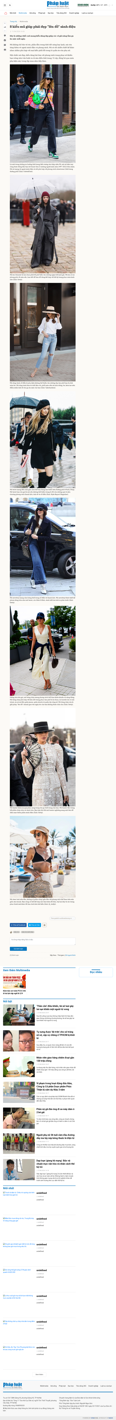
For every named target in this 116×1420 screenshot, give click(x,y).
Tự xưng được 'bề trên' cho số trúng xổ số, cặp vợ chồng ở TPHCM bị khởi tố (55, 1035)
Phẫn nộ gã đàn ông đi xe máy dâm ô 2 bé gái (55, 1111)
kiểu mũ (16, 932)
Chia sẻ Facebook (19, 925)
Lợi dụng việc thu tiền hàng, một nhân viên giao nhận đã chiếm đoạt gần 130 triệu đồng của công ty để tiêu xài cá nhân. (56, 1070)
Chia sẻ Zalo (35, 925)
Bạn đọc (51, 13)
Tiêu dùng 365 (61, 13)
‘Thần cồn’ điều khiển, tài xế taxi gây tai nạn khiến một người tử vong (55, 1008)
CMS (94, 1418)
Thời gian (60, 955)
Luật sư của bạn (87, 13)
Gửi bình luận (18, 949)
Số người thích (70, 955)
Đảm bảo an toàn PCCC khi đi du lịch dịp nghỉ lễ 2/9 (14, 992)
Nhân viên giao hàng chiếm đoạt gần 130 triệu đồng (55, 1059)
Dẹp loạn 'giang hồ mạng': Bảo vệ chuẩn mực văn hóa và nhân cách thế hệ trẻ (55, 1163)
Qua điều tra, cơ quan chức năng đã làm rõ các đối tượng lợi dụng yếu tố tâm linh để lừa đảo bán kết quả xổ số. (55, 1047)
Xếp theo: (53, 955)
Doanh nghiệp (74, 13)
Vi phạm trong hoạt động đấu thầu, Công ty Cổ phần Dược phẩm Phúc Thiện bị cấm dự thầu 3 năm (54, 1086)
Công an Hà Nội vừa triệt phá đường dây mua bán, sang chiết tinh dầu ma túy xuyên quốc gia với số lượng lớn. (55, 1146)
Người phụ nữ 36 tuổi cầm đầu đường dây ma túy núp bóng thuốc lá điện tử (55, 1136)
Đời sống (33, 13)
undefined (41, 1193)
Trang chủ (13, 21)
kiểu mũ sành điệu (27, 932)
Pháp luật (41, 13)
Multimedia (23, 13)
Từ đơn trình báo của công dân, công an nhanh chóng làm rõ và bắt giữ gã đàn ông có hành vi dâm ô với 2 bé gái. (55, 1121)
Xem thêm (39, 1374)
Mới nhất (13, 13)
